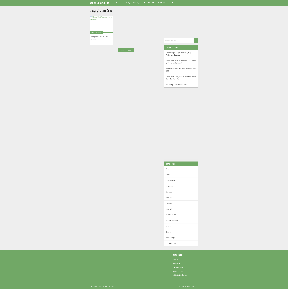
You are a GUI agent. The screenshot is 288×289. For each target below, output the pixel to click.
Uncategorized (171, 243)
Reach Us (176, 264)
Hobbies (175, 3)
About (175, 260)
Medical (169, 209)
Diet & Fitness (163, 3)
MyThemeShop (192, 286)
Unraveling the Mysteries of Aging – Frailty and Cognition (179, 54)
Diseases (169, 186)
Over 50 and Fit (99, 3)
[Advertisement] (181, 123)
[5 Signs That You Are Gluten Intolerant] (101, 24)
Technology (170, 238)
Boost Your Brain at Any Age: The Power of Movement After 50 (181, 62)
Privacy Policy (178, 271)
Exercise (119, 3)
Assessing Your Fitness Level (176, 85)
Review (168, 226)
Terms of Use (178, 267)
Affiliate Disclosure (180, 275)
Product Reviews (172, 220)
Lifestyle (136, 3)
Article (168, 169)
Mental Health (148, 3)
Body (128, 3)
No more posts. (126, 50)
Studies (168, 232)
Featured (169, 198)
